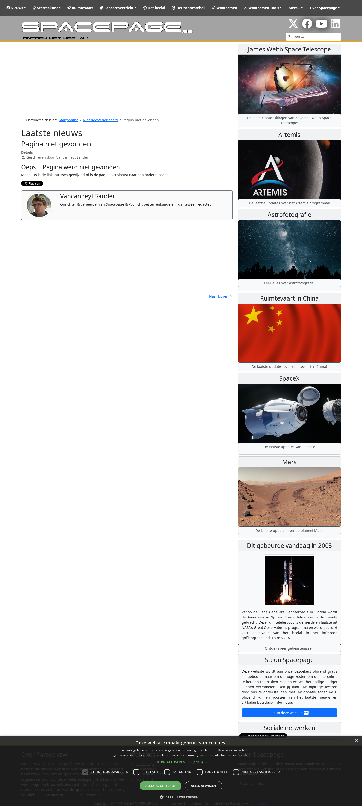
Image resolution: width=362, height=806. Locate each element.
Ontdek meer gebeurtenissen (289, 648)
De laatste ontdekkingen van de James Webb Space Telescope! (289, 120)
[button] (181, 762)
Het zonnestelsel (190, 7)
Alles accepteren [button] (160, 786)
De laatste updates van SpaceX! (289, 447)
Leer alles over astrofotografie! (289, 283)
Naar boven (219, 296)
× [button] (356, 741)
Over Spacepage (323, 7)
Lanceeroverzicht (118, 7)
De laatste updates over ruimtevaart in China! (289, 366)
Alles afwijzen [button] (203, 786)
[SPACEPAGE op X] (293, 26)
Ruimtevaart (82, 7)
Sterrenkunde (48, 7)
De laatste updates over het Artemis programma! (289, 203)
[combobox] (313, 37)
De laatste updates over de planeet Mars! (289, 530)
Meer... (294, 7)
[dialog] (181, 771)
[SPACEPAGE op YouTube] (321, 26)
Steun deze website (287, 712)
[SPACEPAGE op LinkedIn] (335, 26)
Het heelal (156, 7)
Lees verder (240, 755)
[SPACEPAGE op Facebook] (307, 26)
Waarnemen (226, 7)
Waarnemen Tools (263, 7)
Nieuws (16, 7)
